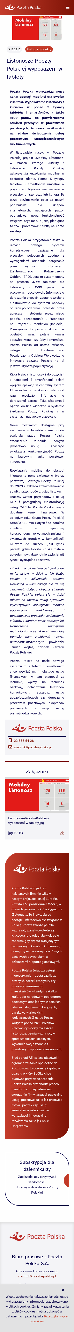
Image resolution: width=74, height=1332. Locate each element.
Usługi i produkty (39, 49)
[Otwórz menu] (68, 7)
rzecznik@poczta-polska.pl (33, 747)
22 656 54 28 (24, 741)
